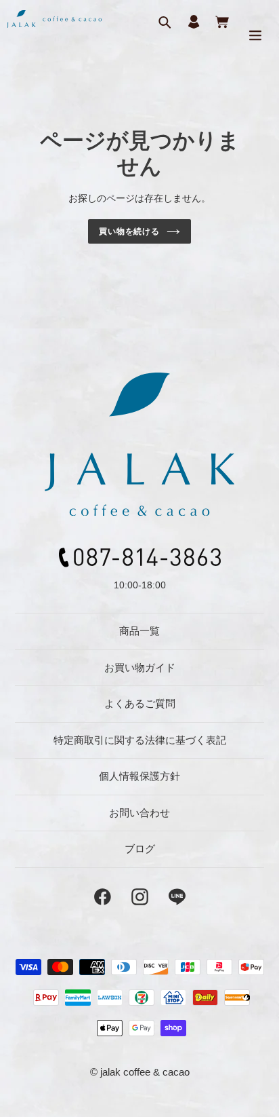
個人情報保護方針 (139, 776)
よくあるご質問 (139, 703)
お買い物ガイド (139, 667)
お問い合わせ (139, 812)
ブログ (140, 848)
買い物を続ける (129, 231)
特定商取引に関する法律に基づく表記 (139, 740)
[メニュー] (255, 35)
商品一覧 (139, 631)
